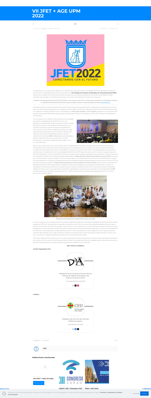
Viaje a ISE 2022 (91, 388)
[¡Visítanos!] (73, 287)
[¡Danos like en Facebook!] (75, 330)
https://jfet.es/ (105, 102)
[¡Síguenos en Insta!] (78, 287)
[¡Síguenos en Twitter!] (75, 287)
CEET (46, 28)
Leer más (136, 393)
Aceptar (144, 393)
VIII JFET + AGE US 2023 (43, 379)
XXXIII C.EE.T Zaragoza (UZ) (70, 388)
